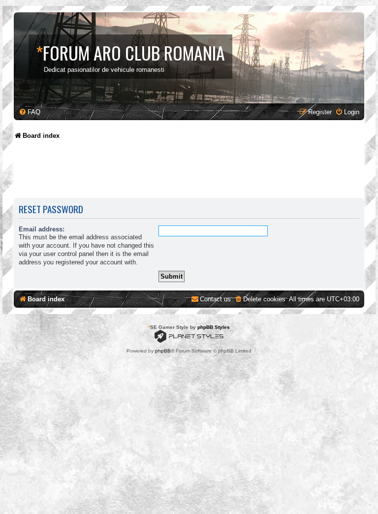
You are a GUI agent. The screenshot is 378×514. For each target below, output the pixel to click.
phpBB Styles (213, 327)
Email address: (41, 229)
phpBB (163, 350)
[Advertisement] (193, 172)
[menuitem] (29, 112)
